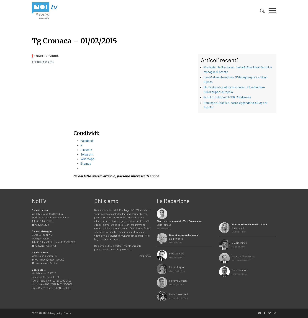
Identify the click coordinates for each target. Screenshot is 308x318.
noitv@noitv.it (41, 224)
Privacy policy (55, 313)
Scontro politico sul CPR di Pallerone (227, 97)
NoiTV (43, 313)
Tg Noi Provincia (46, 55)
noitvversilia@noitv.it (45, 245)
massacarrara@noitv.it (46, 263)
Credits (67, 313)
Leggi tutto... (144, 255)
